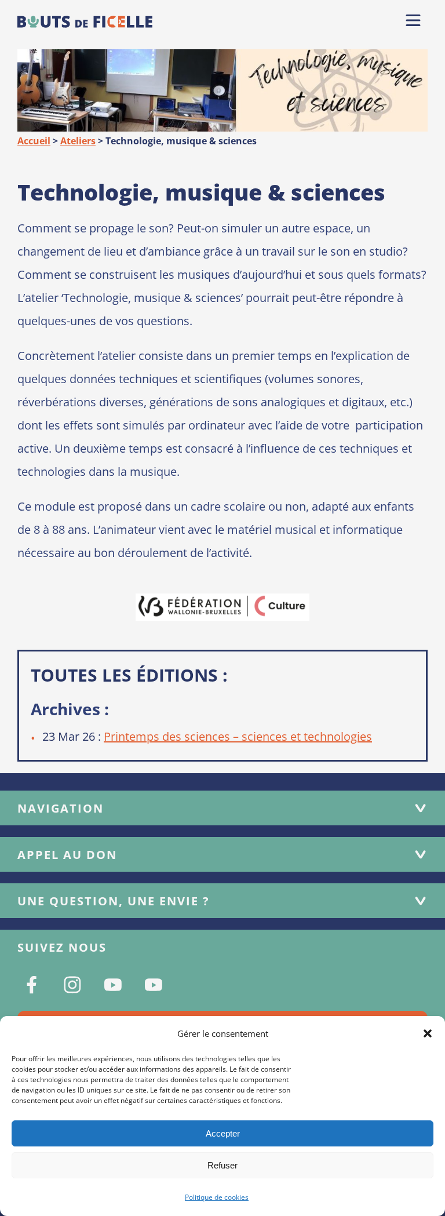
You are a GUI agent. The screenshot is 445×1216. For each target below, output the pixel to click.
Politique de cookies (217, 1197)
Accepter (223, 1133)
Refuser (222, 1165)
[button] (427, 1033)
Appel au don (67, 854)
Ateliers (78, 140)
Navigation (60, 808)
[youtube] (113, 984)
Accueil (33, 140)
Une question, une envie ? (113, 901)
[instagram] (72, 984)
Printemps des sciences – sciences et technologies (238, 736)
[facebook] (31, 984)
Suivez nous (62, 947)
